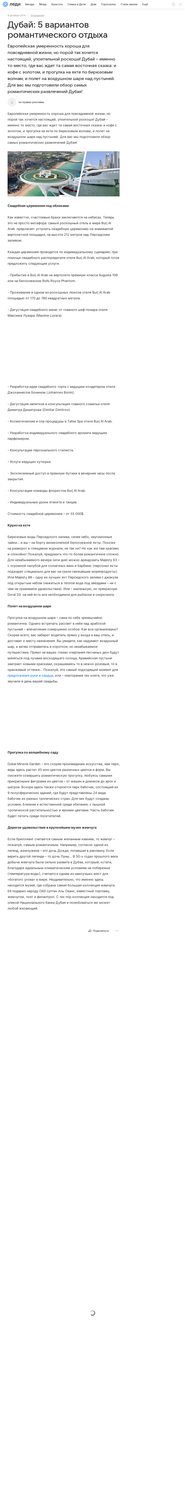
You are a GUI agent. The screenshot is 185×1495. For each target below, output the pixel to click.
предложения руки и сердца (30, 675)
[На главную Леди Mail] (14, 4)
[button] (64, 174)
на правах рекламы (31, 102)
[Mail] (5, 4)
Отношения (37, 15)
